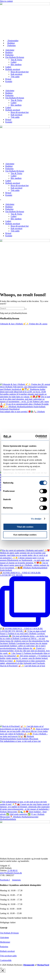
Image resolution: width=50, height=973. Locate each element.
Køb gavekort (16, 74)
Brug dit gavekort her (20, 72)
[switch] (43, 491)
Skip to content (6, 1)
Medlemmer (5, 942)
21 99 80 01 (12, 870)
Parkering (9, 55)
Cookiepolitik (5, 960)
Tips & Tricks (16, 60)
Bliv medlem (16, 64)
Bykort (8, 79)
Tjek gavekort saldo (8, 956)
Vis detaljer (36, 519)
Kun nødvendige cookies (25, 535)
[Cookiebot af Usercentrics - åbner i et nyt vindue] (35, 436)
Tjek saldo (15, 76)
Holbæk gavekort (12, 69)
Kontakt (8, 81)
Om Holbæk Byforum (14, 57)
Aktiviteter (9, 50)
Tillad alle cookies (25, 527)
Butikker (9, 52)
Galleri (13, 62)
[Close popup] (2, 971)
